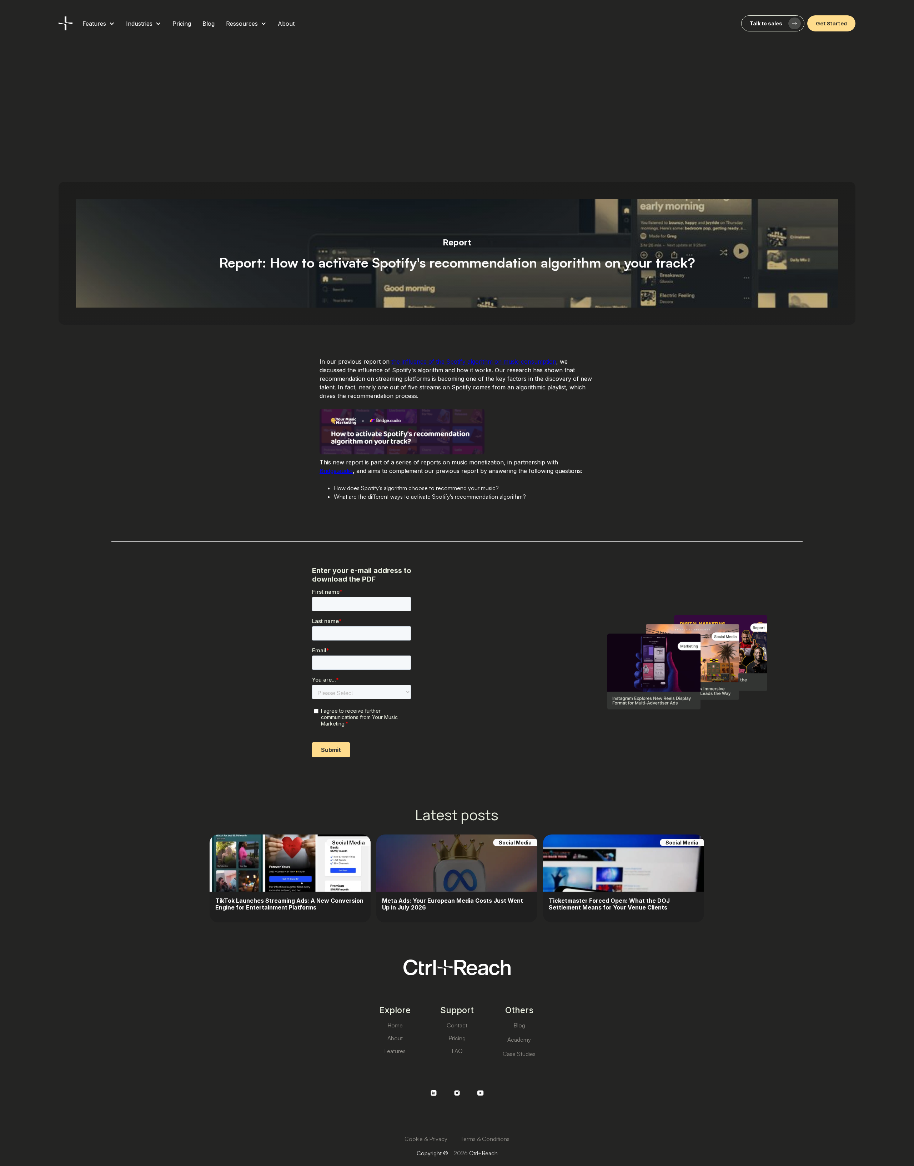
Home (395, 1025)
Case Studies (519, 1053)
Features (395, 1051)
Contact (457, 1025)
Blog (519, 1025)
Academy (519, 1039)
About (395, 1038)
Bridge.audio (336, 470)
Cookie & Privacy (426, 1138)
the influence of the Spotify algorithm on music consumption (473, 361)
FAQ (457, 1051)
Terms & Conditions (484, 1138)
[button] (98, 23)
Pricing (457, 1038)
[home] (65, 23)
